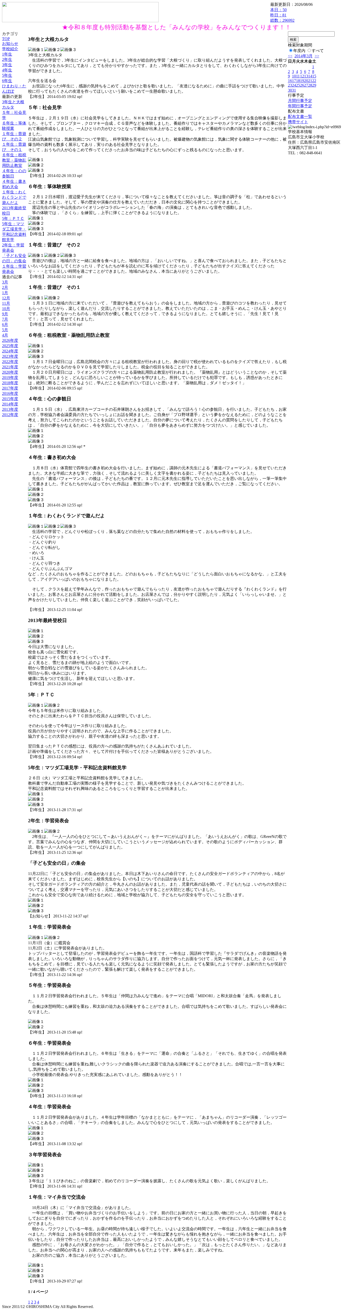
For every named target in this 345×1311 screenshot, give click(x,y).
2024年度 (10, 351)
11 (298, 76)
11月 (6, 303)
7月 (5, 319)
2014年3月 (303, 56)
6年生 (7, 81)
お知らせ (10, 43)
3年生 (7, 65)
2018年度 (10, 383)
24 (294, 85)
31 (294, 90)
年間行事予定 (300, 106)
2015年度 (10, 399)
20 (306, 81)
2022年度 (10, 361)
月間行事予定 (300, 100)
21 (310, 81)
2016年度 (10, 393)
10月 (6, 308)
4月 (5, 335)
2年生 (7, 59)
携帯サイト (298, 122)
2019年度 (10, 377)
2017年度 (10, 388)
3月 (5, 282)
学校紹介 (10, 49)
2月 (5, 287)
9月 (5, 314)
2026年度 (10, 340)
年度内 (299, 50)
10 (294, 76)
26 (302, 85)
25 (298, 85)
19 (302, 81)
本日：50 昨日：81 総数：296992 (282, 15)
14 (310, 76)
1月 (5, 293)
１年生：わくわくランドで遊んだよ (14, 197)
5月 (5, 330)
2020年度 (10, 372)
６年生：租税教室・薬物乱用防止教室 (14, 160)
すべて (318, 50)
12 (302, 76)
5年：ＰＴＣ (13, 218)
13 (306, 76)
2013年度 (10, 409)
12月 (6, 298)
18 (298, 81)
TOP (6, 39)
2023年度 (10, 356)
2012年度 (10, 415)
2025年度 (10, 346)
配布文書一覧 (300, 116)
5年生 (7, 75)
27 (306, 85)
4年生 (7, 70)
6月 (5, 324)
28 (310, 85)
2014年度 (10, 404)
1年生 (7, 54)
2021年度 (10, 367)
